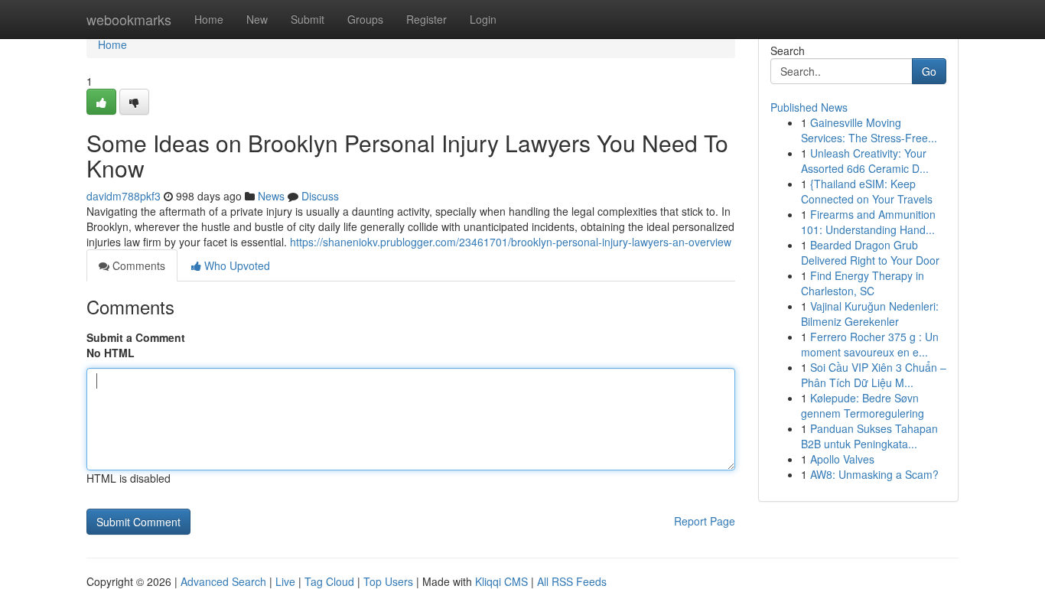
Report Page (704, 521)
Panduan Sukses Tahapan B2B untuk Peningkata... (869, 436)
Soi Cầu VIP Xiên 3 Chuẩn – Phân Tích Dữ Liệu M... (873, 375)
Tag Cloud (329, 581)
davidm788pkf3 (123, 195)
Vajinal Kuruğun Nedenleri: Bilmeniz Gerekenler (870, 313)
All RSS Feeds (572, 581)
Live (285, 581)
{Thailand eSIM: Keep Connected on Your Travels (867, 191)
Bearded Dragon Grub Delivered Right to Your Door (870, 252)
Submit (307, 19)
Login (483, 19)
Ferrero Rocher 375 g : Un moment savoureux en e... (870, 344)
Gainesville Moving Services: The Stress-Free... (869, 130)
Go (929, 71)
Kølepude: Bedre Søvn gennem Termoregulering (862, 405)
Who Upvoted (235, 265)
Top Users (388, 581)
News (271, 195)
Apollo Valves (842, 459)
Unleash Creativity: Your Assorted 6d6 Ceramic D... (865, 160)
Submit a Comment (135, 337)
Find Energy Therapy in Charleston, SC (862, 283)
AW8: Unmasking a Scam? (874, 474)
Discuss (320, 195)
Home (208, 19)
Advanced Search (223, 581)
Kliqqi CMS (501, 581)
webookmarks (128, 19)
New (257, 19)
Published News (809, 107)
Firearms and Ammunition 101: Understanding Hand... (868, 222)
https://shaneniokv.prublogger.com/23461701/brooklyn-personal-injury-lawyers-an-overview (510, 241)
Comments (137, 265)
